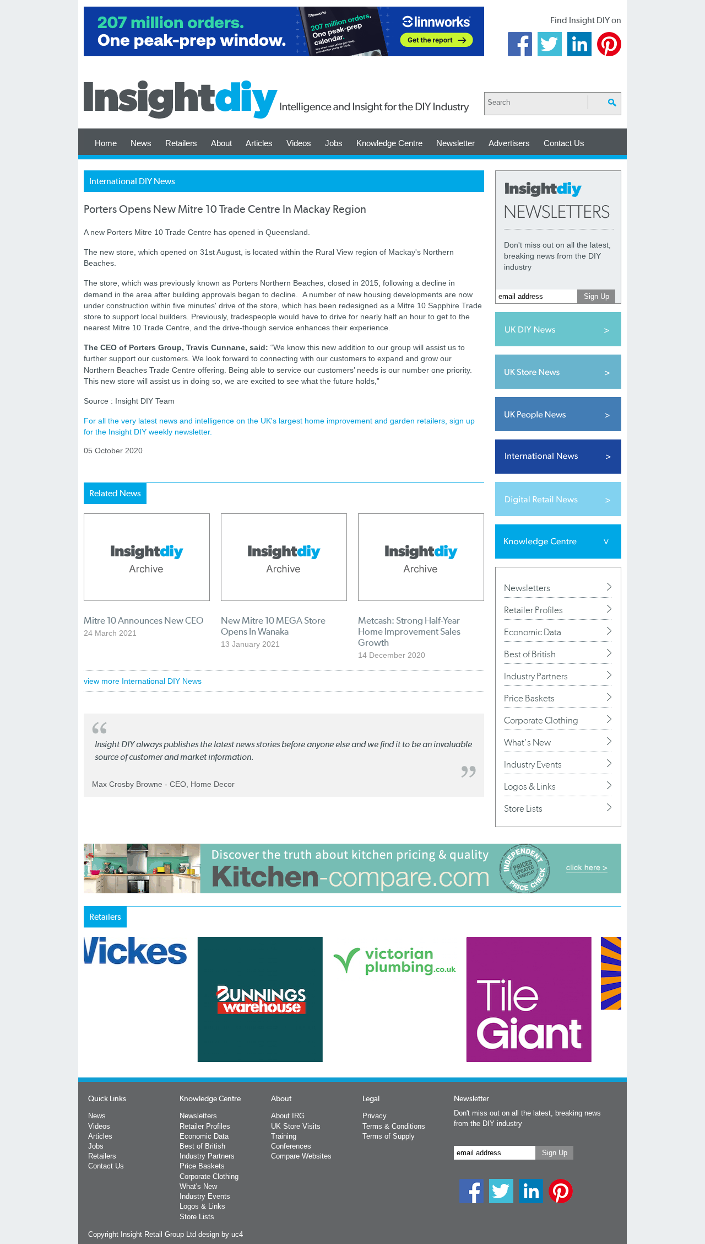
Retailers (181, 143)
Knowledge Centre (389, 143)
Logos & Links (530, 786)
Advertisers (509, 143)
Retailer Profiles (533, 609)
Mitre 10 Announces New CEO (143, 620)
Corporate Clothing (541, 720)
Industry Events (533, 764)
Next (397, 1028)
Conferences (291, 1146)
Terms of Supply (388, 1136)
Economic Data (532, 631)
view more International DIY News (143, 681)
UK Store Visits (296, 1126)
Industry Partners (536, 676)
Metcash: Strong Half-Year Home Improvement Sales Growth (409, 631)
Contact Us (564, 143)
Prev (90, 1028)
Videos (298, 143)
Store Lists (523, 808)
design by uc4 (220, 1234)
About (221, 143)
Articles (259, 143)
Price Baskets (529, 698)
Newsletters (527, 587)
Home (106, 143)
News (141, 143)
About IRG (288, 1116)
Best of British (530, 653)
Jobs (334, 143)
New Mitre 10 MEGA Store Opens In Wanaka (273, 626)
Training (283, 1136)
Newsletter (455, 143)
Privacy (374, 1116)
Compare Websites (301, 1156)
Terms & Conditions (393, 1126)
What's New (527, 742)
